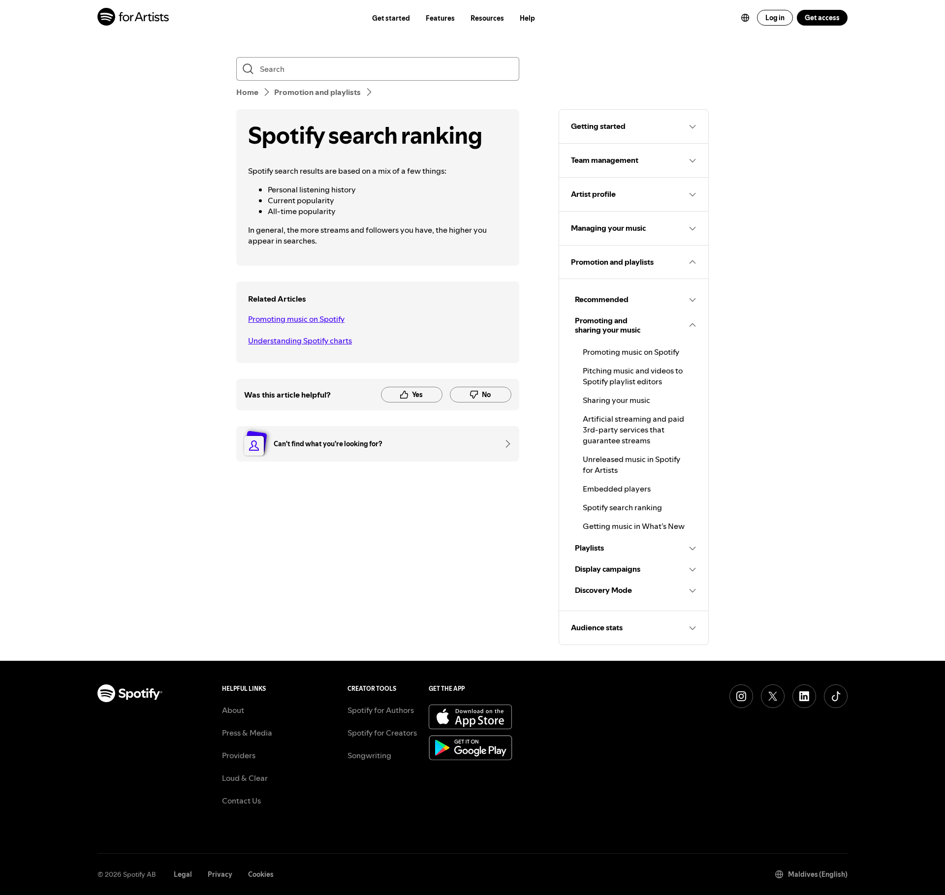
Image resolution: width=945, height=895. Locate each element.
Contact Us (241, 800)
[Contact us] (504, 444)
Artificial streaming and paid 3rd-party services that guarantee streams (633, 429)
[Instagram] (741, 696)
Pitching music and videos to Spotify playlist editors (633, 376)
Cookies (261, 874)
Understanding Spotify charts (300, 340)
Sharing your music (616, 400)
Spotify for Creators (382, 732)
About (233, 710)
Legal (183, 874)
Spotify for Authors (380, 710)
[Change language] (745, 18)
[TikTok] (836, 696)
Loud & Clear (245, 777)
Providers (238, 755)
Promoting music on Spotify (296, 318)
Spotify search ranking (622, 507)
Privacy (220, 874)
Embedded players (617, 488)
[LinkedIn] (804, 696)
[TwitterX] (773, 696)
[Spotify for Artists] (133, 18)
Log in (775, 18)
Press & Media (247, 732)
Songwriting (369, 755)
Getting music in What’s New (634, 526)
